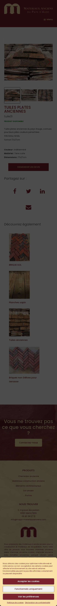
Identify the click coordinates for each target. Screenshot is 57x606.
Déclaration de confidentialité (37, 602)
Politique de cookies (15, 602)
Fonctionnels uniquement (28, 588)
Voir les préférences (28, 596)
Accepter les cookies (28, 581)
